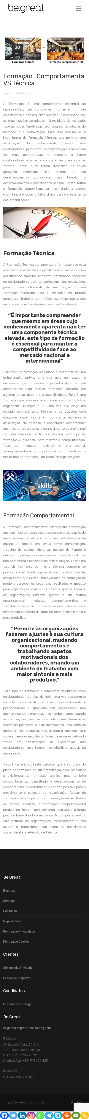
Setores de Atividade (18, 968)
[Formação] (44, 50)
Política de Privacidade (19, 931)
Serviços (9, 901)
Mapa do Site (12, 921)
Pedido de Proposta (16, 978)
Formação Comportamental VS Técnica (44, 80)
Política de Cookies (16, 942)
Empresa (9, 891)
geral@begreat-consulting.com (29, 1028)
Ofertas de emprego (17, 1004)
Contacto (10, 911)
